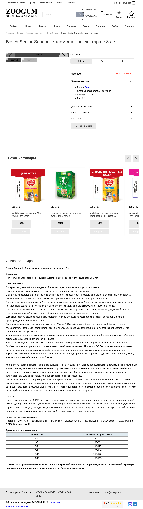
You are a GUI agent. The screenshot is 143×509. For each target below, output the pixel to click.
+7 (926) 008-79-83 (89, 18)
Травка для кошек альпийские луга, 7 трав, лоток (66, 214)
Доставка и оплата (16, 3)
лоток (60, 223)
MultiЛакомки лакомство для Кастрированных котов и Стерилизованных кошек (104, 214)
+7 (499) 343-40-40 (89, 11)
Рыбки (115, 26)
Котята (57, 26)
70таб (21, 223)
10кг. (123, 61)
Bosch (88, 87)
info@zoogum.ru (113, 492)
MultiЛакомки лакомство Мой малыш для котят (26, 214)
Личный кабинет (122, 3)
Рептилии (100, 26)
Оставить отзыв (84, 126)
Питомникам (46, 3)
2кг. (102, 61)
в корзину (21, 231)
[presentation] (128, 158)
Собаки (13, 26)
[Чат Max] (130, 504)
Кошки (42, 26)
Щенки (28, 26)
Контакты (70, 3)
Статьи (59, 3)
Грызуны (71, 26)
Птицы (86, 26)
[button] (63, 56)
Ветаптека (129, 26)
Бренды (32, 3)
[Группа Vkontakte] (135, 504)
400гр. (81, 61)
